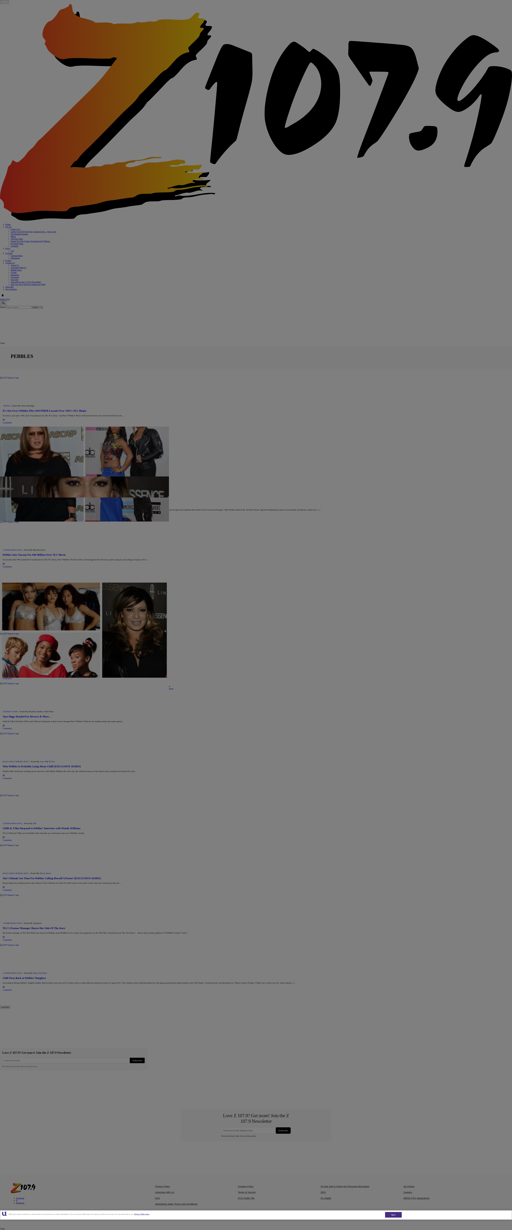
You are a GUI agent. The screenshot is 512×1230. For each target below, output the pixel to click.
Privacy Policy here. (142, 1214)
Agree (393, 1215)
